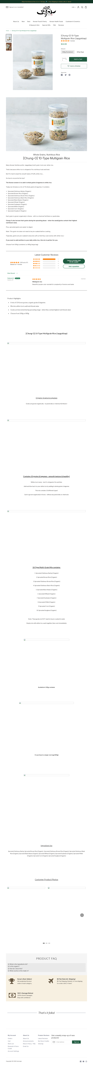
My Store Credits (43, 1041)
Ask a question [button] (74, 266)
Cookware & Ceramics (73, 21)
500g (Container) (67, 52)
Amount (63, 48)
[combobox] (64, 59)
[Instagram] (85, 1061)
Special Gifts (46, 25)
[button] (65, 41)
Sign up (76, 1042)
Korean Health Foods (56, 21)
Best (28, 21)
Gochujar (19, 1061)
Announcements (28, 1041)
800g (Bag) (80, 52)
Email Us (26, 1046)
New (23, 21)
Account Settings (13, 1051)
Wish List (11, 1044)
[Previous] (11, 915)
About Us (16, 21)
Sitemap (40, 1044)
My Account (12, 1035)
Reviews (61, 25)
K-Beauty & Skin (34, 25)
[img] (36, 279)
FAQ (54, 25)
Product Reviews (43, 1035)
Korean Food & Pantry (40, 21)
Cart (9, 1041)
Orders (10, 1038)
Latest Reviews (43, 1038)
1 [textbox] (62, 60)
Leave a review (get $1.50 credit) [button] (74, 261)
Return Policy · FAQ (29, 1044)
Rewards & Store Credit (13, 1047)
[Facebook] (80, 1061)
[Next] (82, 915)
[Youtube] (82, 1061)
